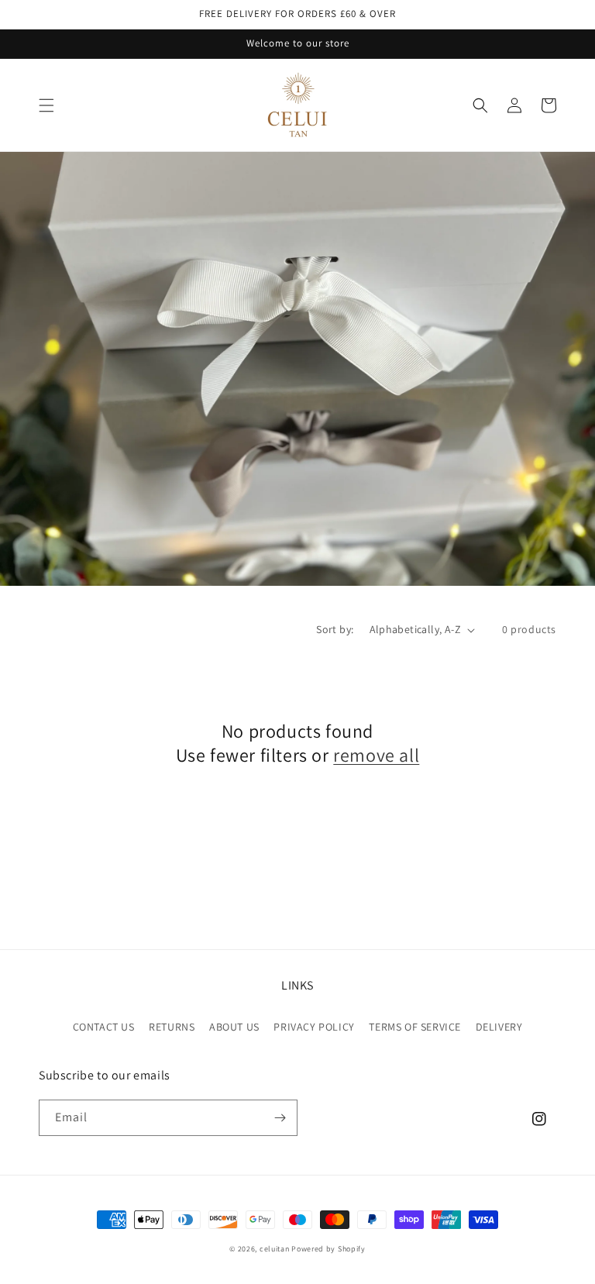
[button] (46, 105)
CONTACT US (104, 1027)
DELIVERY (499, 1027)
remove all (376, 755)
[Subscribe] (280, 1118)
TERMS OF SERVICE (415, 1027)
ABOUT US (234, 1027)
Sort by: (334, 629)
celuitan (275, 1249)
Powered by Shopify (328, 1249)
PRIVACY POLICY (313, 1027)
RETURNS (171, 1027)
